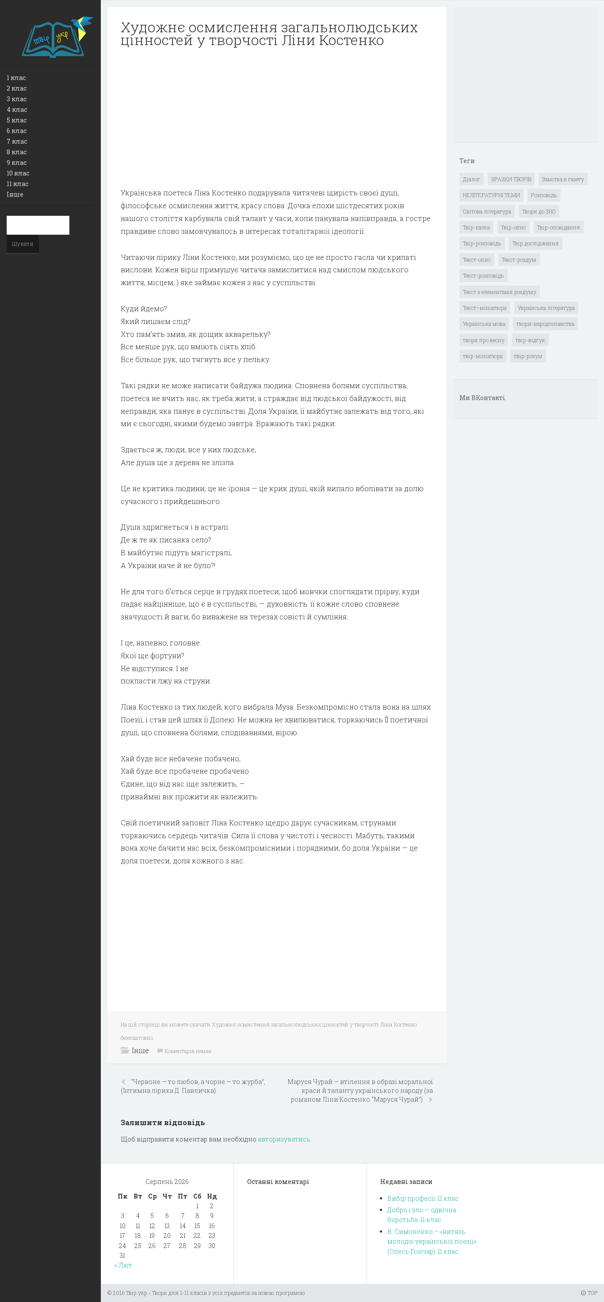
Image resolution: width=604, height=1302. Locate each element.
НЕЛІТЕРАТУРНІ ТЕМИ (491, 195)
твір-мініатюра (483, 355)
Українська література (546, 307)
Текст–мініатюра (485, 307)
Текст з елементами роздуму (499, 291)
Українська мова (484, 323)
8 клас (17, 152)
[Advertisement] (277, 117)
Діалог (471, 179)
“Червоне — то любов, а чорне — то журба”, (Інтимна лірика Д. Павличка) (193, 1086)
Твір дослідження (535, 243)
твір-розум (528, 355)
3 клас (17, 99)
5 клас (17, 120)
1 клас (16, 77)
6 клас (17, 130)
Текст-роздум (519, 259)
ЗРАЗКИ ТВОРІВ (511, 179)
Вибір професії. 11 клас (423, 1198)
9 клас (17, 162)
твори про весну (484, 340)
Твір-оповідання (558, 227)
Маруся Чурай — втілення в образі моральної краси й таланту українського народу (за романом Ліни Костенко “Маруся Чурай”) (360, 1090)
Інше (15, 194)
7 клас (17, 141)
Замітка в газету (563, 179)
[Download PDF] (277, 117)
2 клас (17, 88)
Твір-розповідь (482, 243)
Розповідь (544, 195)
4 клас (17, 109)
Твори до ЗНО (539, 211)
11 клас (17, 183)
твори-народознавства (545, 323)
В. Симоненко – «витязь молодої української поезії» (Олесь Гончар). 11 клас (431, 1241)
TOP (591, 1292)
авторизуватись (284, 1139)
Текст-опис (477, 259)
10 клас (18, 173)
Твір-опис (513, 227)
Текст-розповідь (483, 275)
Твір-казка (476, 227)
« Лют (123, 1265)
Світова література (487, 211)
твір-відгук (530, 340)
